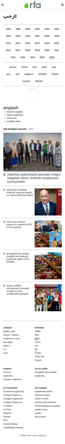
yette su (6, 346)
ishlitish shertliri (42, 399)
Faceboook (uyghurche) (13, 391)
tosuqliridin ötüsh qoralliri (46, 372)
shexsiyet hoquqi (42, 395)
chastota (7, 372)
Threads (6, 417)
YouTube (7, 409)
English (38, 360)
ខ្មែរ (36, 349)
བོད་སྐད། (38, 353)
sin (4, 349)
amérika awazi (41, 409)
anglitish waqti (13, 121)
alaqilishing (40, 376)
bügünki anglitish (15, 112)
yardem (38, 413)
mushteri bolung (10, 424)
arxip (5, 353)
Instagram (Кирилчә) (12, 402)
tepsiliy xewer (9, 331)
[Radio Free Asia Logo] (32, 4)
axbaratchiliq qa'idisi (43, 391)
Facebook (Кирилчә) (12, 395)
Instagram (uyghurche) (13, 399)
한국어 (38, 342)
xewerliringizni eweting (13, 427)
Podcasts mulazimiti (12, 379)
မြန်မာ (37, 338)
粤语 (37, 335)
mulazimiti (11, 118)
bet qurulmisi (40, 417)
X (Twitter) (7, 406)
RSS (5, 420)
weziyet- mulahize (11, 335)
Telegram (7, 413)
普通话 (38, 331)
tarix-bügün (8, 342)
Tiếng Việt (39, 356)
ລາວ (36, 346)
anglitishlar (8, 376)
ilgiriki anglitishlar (15, 115)
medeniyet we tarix (11, 338)
